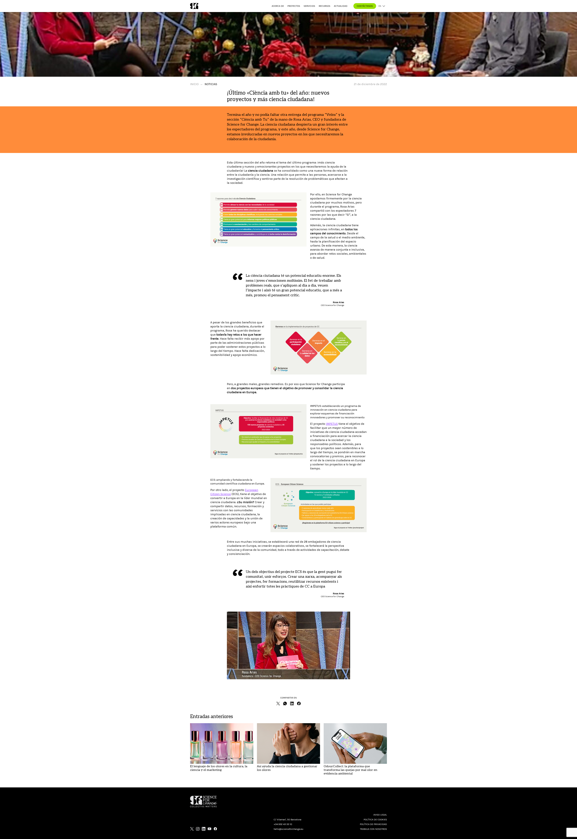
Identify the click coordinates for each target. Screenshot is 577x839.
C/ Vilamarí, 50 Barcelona (287, 819)
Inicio (194, 84)
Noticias (211, 84)
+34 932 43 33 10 (283, 824)
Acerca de (278, 6)
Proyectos (293, 6)
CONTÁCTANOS (365, 6)
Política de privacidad (373, 824)
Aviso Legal (380, 814)
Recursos (324, 6)
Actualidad (340, 6)
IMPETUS (332, 424)
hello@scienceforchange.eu (288, 829)
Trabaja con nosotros (373, 829)
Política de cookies (375, 819)
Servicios (309, 6)
